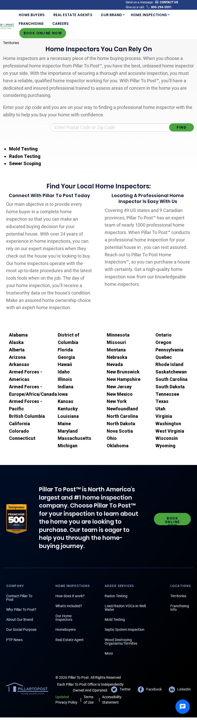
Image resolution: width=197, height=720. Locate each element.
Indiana (65, 386)
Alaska (16, 342)
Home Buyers (32, 15)
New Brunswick (123, 371)
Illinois (65, 379)
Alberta (17, 349)
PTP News (14, 640)
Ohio (112, 438)
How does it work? (70, 596)
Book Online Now (43, 33)
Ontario (163, 335)
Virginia (163, 416)
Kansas (65, 401)
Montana (116, 349)
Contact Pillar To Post (19, 598)
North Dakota (121, 423)
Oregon (163, 342)
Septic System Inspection (124, 629)
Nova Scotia (120, 431)
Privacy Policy (66, 699)
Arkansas (19, 364)
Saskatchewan (171, 371)
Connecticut (22, 438)
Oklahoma (118, 445)
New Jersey (119, 386)
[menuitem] (31, 15)
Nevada (115, 364)
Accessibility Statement (112, 699)
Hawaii (65, 364)
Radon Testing (25, 156)
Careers (60, 23)
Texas (162, 401)
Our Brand (111, 15)
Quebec (163, 357)
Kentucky (68, 408)
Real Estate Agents (72, 15)
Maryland (68, 431)
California (19, 423)
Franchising (31, 23)
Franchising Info (179, 608)
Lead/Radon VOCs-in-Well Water (125, 608)
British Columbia (27, 416)
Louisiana (68, 416)
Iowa (63, 394)
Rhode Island (169, 364)
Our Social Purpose (21, 629)
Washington (168, 423)
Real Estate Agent (69, 640)
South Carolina (171, 379)
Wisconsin (166, 438)
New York (117, 401)
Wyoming (165, 445)
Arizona (17, 357)
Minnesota (118, 335)
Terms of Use (89, 699)
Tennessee (167, 394)
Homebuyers (65, 629)
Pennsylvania (169, 349)
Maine (64, 423)
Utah (160, 408)
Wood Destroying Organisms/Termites (121, 641)
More (109, 653)
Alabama (18, 335)
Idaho (64, 371)
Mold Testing (23, 148)
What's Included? (68, 606)
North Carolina (122, 416)
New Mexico (120, 394)
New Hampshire (123, 379)
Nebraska (117, 357)
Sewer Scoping (25, 163)
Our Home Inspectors (63, 618)
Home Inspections (149, 15)
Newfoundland (122, 408)
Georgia (66, 357)
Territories (11, 43)
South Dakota (170, 386)
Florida (65, 349)
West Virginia (169, 431)
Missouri (116, 342)
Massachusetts (74, 438)
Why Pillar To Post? (21, 609)
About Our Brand (19, 619)
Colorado (19, 431)
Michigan (67, 445)
